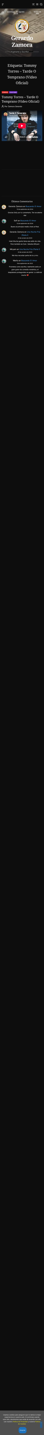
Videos (5, 92)
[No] (41, 1425)
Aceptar (22, 1430)
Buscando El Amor (33, 206)
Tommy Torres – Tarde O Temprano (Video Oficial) (20, 99)
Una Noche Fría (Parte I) (29, 249)
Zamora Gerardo (15, 106)
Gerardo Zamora (22, 41)
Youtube (13, 92)
